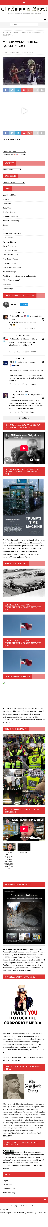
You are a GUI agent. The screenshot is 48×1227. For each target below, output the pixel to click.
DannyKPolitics (17, 394)
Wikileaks (7, 284)
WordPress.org (9, 1193)
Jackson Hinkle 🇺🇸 (18, 316)
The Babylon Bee (10, 250)
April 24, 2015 (10, 52)
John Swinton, (17, 1133)
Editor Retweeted (24, 313)
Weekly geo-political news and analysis (19, 276)
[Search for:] (24, 24)
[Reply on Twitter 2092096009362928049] (11, 412)
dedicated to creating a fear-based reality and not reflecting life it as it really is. (23, 1049)
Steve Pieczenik (9, 246)
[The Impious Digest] (24, 14)
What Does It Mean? (11, 280)
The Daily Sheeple (10, 255)
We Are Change (9, 272)
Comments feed (9, 1189)
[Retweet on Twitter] (16, 313)
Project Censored (10, 216)
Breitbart (6, 199)
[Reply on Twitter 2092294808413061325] (11, 384)
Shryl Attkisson (9, 242)
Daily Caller (7, 208)
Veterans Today (9, 263)
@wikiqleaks (25, 339)
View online (8, 949)
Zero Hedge (8, 289)
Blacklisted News (10, 195)
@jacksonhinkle (35, 316)
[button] (9, 857)
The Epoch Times (10, 259)
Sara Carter (8, 237)
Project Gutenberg (11, 221)
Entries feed (7, 1185)
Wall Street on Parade (12, 267)
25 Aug (32, 362)
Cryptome (7, 203)
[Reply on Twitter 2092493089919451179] (11, 328)
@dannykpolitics (34, 395)
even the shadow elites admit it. (25, 1036)
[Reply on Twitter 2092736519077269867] (11, 352)
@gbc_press (22, 362)
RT (4, 229)
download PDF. (21, 949)
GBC (12, 362)
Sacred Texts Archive (12, 233)
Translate (22, 154)
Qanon (5, 225)
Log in (5, 1181)
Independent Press (26, 52)
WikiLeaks (14, 339)
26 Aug (12, 319)
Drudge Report (9, 212)
